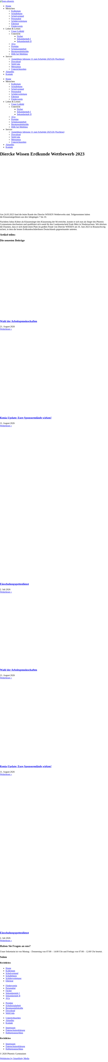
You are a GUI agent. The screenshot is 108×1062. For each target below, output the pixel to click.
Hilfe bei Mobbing (19, 54)
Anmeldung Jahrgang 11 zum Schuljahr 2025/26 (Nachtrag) (37, 59)
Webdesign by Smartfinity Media (14, 1058)
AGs (13, 44)
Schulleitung (16, 13)
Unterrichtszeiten (18, 69)
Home (8, 6)
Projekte (15, 46)
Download (16, 61)
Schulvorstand (17, 16)
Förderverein (17, 26)
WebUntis (15, 64)
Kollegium (16, 11)
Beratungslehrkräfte (20, 51)
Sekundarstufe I (24, 39)
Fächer (20, 36)
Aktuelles (10, 71)
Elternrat (15, 23)
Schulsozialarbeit (18, 49)
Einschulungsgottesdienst (14, 583)
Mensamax (16, 66)
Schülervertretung (19, 21)
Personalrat (16, 18)
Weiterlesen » (6, 329)
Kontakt (9, 74)
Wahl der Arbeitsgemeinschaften (18, 321)
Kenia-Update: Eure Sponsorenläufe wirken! (25, 417)
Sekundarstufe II (24, 41)
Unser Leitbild (17, 31)
